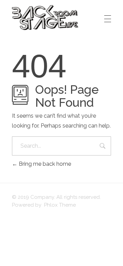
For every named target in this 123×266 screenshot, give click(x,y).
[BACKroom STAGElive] (45, 17)
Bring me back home (44, 164)
